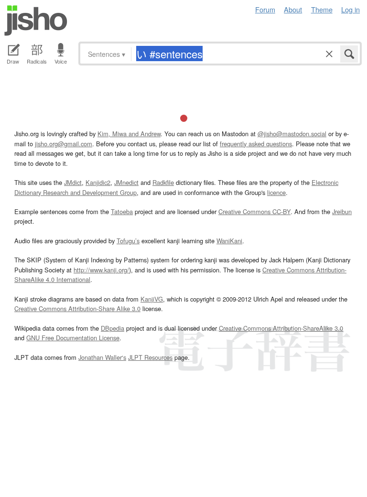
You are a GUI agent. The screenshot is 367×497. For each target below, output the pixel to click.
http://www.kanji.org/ (101, 269)
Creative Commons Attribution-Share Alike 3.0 (77, 308)
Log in (350, 9)
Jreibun (342, 211)
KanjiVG (151, 298)
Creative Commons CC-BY (254, 211)
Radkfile (163, 182)
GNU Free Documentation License (72, 337)
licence (276, 192)
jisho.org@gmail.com (63, 143)
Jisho (35, 20)
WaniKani (229, 240)
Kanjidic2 (98, 182)
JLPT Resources (150, 357)
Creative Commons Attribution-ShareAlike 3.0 (281, 328)
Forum (265, 9)
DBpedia (112, 328)
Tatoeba (122, 211)
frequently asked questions (256, 143)
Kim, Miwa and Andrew (129, 133)
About (293, 9)
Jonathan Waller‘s (102, 357)
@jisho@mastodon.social (292, 133)
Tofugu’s (128, 240)
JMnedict (126, 182)
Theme (322, 9)
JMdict (73, 182)
